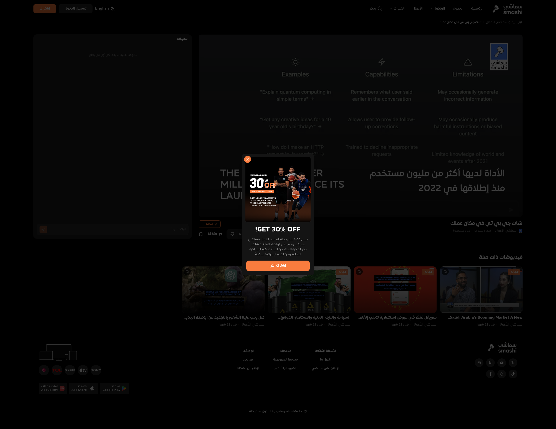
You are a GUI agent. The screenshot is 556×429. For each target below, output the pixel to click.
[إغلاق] (247, 159)
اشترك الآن (278, 266)
